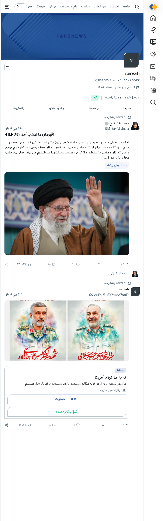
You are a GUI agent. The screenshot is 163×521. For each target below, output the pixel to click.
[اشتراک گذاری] (6, 264)
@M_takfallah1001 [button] (117, 128)
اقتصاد (114, 6)
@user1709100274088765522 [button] (109, 294)
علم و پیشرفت (68, 6)
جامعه (126, 6)
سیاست (86, 6)
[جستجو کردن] (137, 6)
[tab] (127, 108)
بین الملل (100, 6)
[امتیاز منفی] (102, 425)
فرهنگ (40, 6)
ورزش (52, 6)
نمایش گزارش (118, 273)
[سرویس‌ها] (7, 6)
